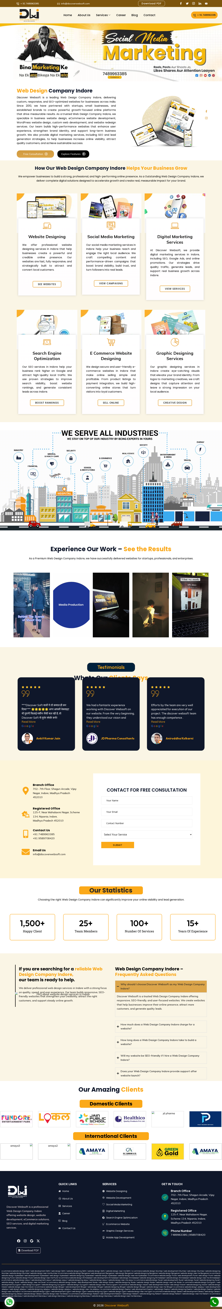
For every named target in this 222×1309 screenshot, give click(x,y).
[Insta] (194, 3)
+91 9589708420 (44, 838)
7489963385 (179, 1234)
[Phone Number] (165, 1233)
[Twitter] (188, 3)
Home (68, 15)
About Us (84, 15)
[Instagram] (206, 117)
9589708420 (197, 1234)
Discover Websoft (116, 1305)
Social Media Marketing (111, 236)
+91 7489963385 (44, 834)
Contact (149, 15)
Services (102, 15)
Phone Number (181, 1231)
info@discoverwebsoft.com (49, 854)
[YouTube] (207, 3)
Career (121, 15)
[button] (9, 1302)
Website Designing (47, 236)
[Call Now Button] (214, 1302)
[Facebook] (182, 3)
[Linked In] (201, 3)
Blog (134, 15)
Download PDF (30, 1250)
